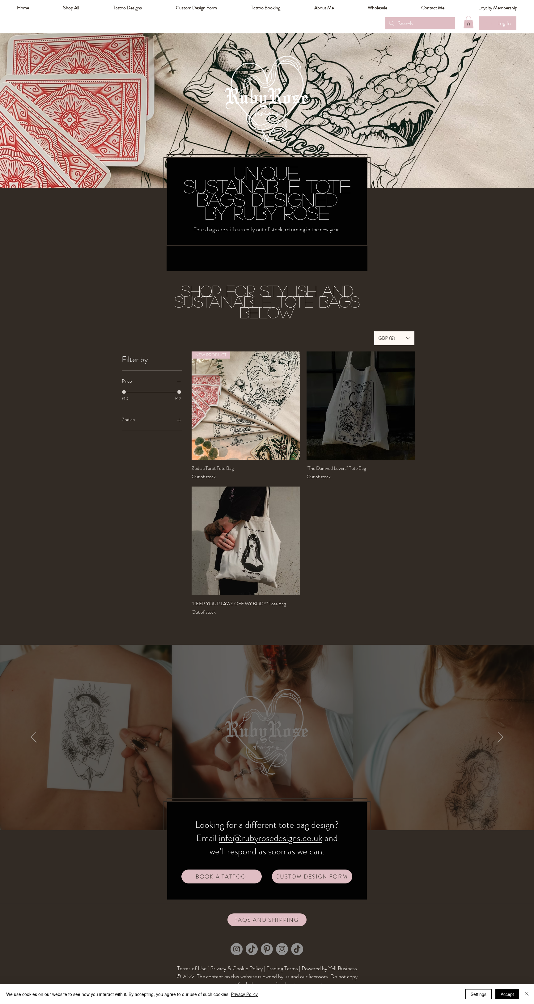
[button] (497, 7)
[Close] (526, 994)
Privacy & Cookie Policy (236, 968)
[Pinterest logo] (267, 949)
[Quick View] (361, 405)
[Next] (500, 737)
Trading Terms (282, 968)
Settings (478, 994)
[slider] (124, 392)
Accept (507, 994)
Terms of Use (191, 968)
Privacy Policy (244, 994)
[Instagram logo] (237, 949)
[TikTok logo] (252, 949)
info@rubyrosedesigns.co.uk (270, 837)
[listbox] (394, 338)
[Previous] (33, 737)
